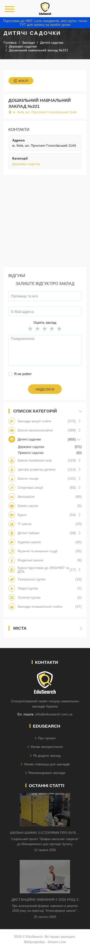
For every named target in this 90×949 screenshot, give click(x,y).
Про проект (47, 738)
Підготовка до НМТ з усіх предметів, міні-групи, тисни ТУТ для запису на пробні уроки (45, 23)
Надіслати (45, 389)
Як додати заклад (46, 755)
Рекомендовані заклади (46, 773)
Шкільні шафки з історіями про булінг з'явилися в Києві (45, 833)
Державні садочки (26, 164)
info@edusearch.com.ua (53, 714)
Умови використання (46, 747)
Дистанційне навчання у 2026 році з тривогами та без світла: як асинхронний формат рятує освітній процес (45, 900)
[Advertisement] (45, 222)
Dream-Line (57, 942)
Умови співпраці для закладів (47, 764)
